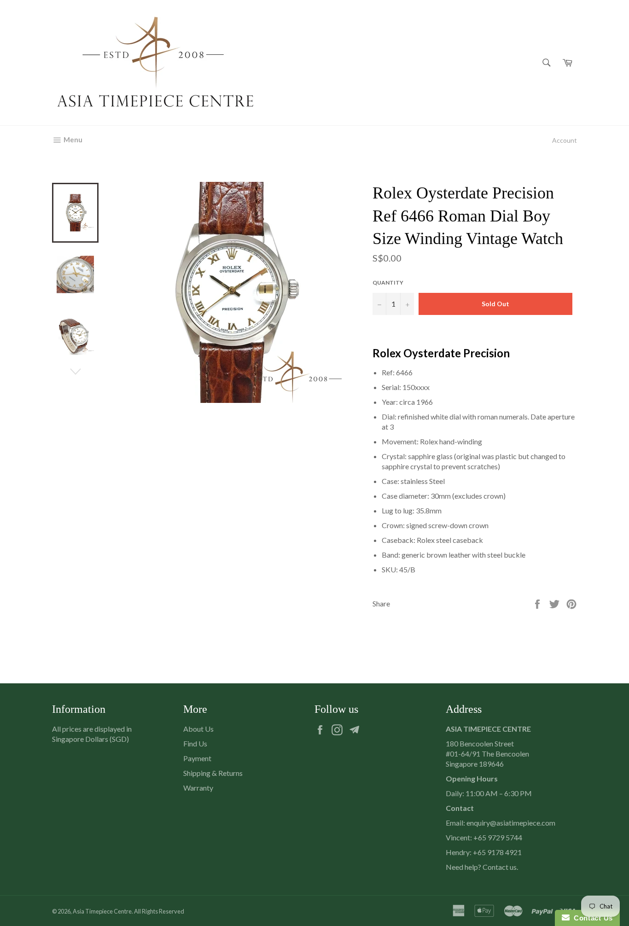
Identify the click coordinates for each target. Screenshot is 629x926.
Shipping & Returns (213, 773)
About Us (198, 728)
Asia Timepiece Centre (102, 911)
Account (564, 140)
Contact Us (591, 918)
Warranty (198, 787)
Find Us (195, 743)
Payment (197, 758)
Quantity (388, 282)
